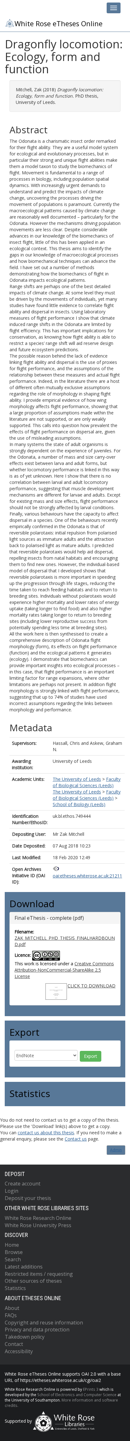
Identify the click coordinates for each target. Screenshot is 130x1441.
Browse (14, 1252)
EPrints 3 (90, 1389)
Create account (22, 1183)
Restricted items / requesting (39, 1273)
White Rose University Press (38, 1225)
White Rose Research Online (38, 1218)
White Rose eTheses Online (59, 23)
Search (13, 1259)
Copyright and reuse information (44, 1322)
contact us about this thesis (46, 1133)
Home (12, 1244)
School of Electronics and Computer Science (76, 1394)
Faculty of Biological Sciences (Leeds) (87, 782)
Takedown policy (24, 1336)
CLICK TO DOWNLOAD (91, 986)
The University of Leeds (77, 779)
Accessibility (19, 1351)
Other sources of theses (33, 1280)
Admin (116, 1150)
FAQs (11, 1315)
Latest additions (24, 1266)
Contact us (76, 1139)
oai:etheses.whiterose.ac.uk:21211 (87, 876)
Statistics (15, 1288)
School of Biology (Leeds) (79, 804)
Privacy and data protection (37, 1329)
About (12, 1308)
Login (11, 1190)
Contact (14, 1344)
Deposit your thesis (28, 1198)
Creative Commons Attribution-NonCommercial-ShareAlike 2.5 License (64, 970)
